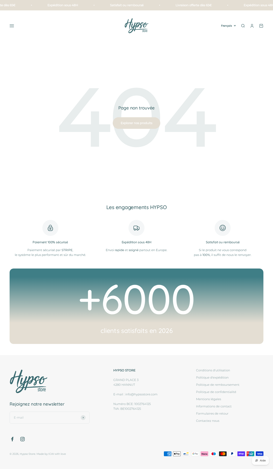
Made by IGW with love (51, 453)
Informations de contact (214, 406)
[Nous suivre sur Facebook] (12, 439)
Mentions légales (208, 399)
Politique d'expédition (212, 377)
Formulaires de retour (212, 413)
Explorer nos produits (136, 123)
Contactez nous (207, 421)
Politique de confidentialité (216, 392)
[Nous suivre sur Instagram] (22, 439)
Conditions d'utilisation (213, 370)
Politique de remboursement (217, 385)
